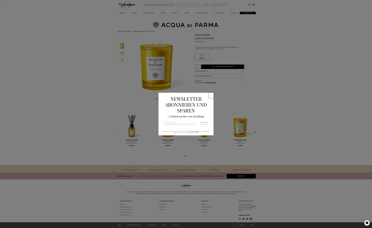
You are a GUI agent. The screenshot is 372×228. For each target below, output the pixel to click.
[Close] (211, 95)
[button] (367, 223)
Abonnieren (204, 122)
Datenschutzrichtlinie (195, 131)
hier (197, 132)
